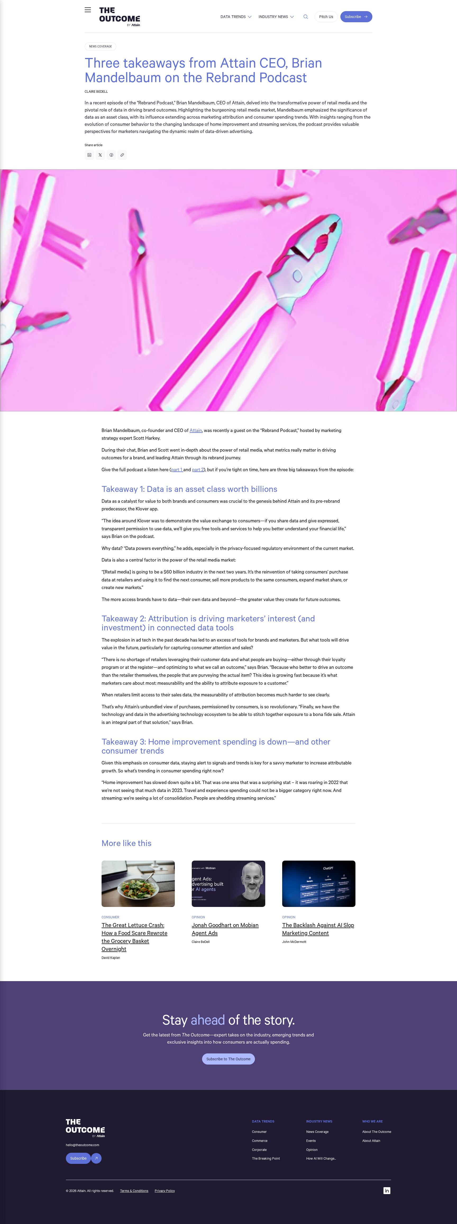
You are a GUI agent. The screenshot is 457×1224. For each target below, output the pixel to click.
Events (311, 1140)
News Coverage (317, 1131)
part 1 (177, 469)
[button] (88, 9)
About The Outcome (376, 1131)
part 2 (198, 469)
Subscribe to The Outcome (228, 1058)
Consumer (259, 1131)
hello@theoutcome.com (82, 1145)
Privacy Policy (165, 1191)
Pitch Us (326, 16)
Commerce (259, 1140)
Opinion (312, 1149)
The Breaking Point (266, 1158)
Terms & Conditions (134, 1191)
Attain (196, 430)
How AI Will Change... (321, 1158)
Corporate (259, 1149)
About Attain (371, 1140)
